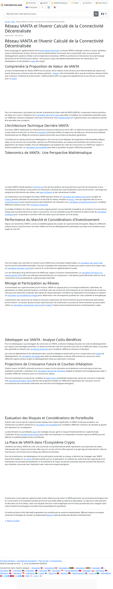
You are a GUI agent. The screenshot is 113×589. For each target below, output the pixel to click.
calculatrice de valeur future (20, 381)
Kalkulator (87, 570)
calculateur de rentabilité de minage (23, 295)
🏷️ (42, 7)
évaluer (49, 305)
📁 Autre (75, 3)
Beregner (36, 568)
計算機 (6, 576)
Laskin (41, 573)
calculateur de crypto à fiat (91, 263)
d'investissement (12, 202)
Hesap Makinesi (71, 570)
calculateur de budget (31, 356)
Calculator (96, 568)
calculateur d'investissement (81, 202)
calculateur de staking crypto (74, 197)
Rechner (64, 573)
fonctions (37, 187)
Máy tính (52, 573)
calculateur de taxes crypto (19, 268)
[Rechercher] (96, 14)
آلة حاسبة (92, 573)
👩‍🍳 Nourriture (101, 3)
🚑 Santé (43, 3)
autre (14, 78)
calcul (28, 459)
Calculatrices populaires (27, 561)
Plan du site (43, 561)
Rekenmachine (78, 573)
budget (98, 353)
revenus (8, 199)
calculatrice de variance (30, 434)
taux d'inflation (46, 192)
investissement (64, 117)
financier (49, 515)
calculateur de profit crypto (48, 115)
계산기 (36, 576)
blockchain (54, 50)
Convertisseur (56, 561)
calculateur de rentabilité (36, 147)
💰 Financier (31, 3)
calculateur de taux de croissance (52, 371)
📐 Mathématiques (59, 3)
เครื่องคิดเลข (106, 573)
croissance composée (39, 205)
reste (34, 432)
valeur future (51, 378)
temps (71, 199)
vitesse (55, 73)
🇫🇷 (31, 7)
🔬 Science (87, 3)
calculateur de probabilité (46, 425)
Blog (13, 22)
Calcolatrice (49, 568)
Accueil (7, 22)
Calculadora (64, 568)
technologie (45, 50)
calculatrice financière (39, 349)
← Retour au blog (12, 521)
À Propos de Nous (7, 561)
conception (41, 132)
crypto (32, 61)
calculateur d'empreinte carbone (27, 305)
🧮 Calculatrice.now (11, 4)
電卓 (27, 576)
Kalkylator (30, 573)
